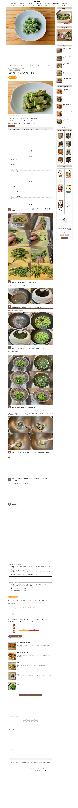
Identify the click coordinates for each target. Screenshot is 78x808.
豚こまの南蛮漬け (66, 89)
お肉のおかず (39, 3)
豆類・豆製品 (30, 3)
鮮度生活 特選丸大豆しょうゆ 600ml (24, 624)
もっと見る (31, 694)
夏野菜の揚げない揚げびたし (22, 652)
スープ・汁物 (22, 5)
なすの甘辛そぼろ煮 (66, 119)
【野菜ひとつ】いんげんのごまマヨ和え (24, 673)
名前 (10, 744)
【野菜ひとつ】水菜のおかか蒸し (64, 23)
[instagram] (66, 235)
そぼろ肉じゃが (20, 662)
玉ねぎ (44, 65)
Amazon (24, 611)
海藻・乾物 (22, 3)
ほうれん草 (21, 65)
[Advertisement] (30, 52)
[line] (34, 720)
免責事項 (43, 768)
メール (10, 749)
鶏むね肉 (39, 65)
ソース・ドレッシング (30, 5)
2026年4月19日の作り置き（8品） (64, 41)
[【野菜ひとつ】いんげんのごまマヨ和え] (29, 720)
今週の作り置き (64, 5)
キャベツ (26, 65)
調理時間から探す (64, 3)
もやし (51, 65)
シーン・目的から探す (39, 5)
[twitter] (24, 720)
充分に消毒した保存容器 (12, 508)
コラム (56, 5)
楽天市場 (34, 611)
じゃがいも (35, 65)
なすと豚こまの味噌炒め (67, 96)
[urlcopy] (37, 720)
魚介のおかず (47, 3)
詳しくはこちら (64, 238)
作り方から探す (47, 5)
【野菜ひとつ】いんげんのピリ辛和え (24, 683)
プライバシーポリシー (37, 768)
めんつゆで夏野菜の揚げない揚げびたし (24, 642)
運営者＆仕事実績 (30, 768)
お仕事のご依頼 (48, 768)
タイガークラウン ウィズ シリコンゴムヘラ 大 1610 (27, 607)
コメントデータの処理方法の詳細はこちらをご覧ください (40, 762)
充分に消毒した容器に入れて (22, 574)
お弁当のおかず (13, 5)
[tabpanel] (64, 18)
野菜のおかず (13, 3)
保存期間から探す (56, 3)
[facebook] (26, 720)
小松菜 (30, 65)
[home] (68, 235)
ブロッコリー (16, 65)
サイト (10, 753)
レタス (48, 65)
